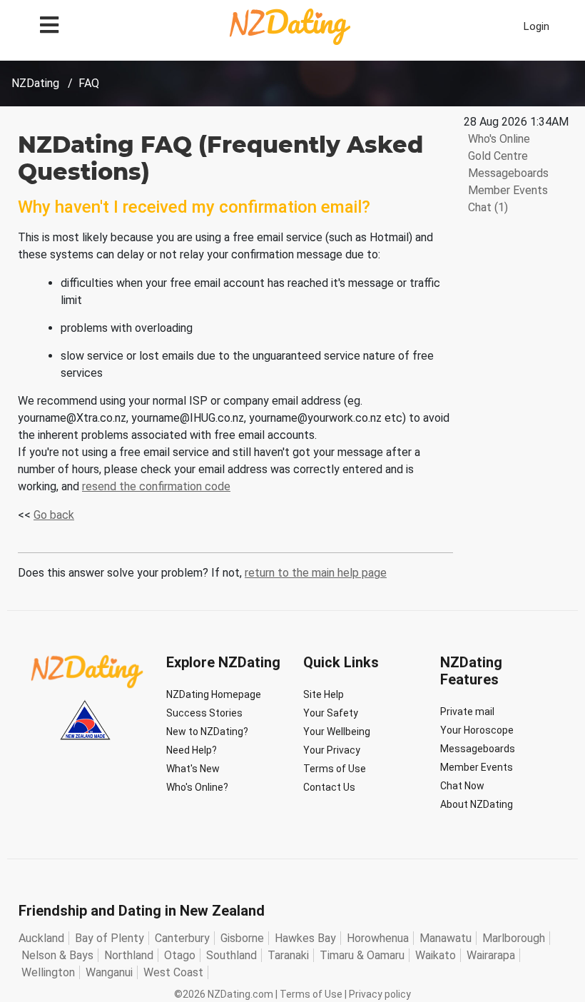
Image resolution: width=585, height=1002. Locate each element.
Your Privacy (331, 750)
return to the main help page (316, 573)
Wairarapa (491, 955)
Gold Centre (496, 156)
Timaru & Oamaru (362, 955)
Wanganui (109, 972)
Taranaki (288, 955)
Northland (128, 955)
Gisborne (242, 938)
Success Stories (204, 713)
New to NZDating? (207, 731)
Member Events (506, 190)
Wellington (48, 972)
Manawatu (445, 938)
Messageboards (507, 173)
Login (536, 26)
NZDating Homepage (213, 694)
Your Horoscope (477, 730)
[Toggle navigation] (49, 24)
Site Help (323, 694)
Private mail (467, 711)
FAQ (88, 83)
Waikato (435, 955)
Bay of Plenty (109, 938)
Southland (231, 955)
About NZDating (476, 804)
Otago (179, 955)
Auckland (41, 938)
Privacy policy (380, 994)
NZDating (35, 83)
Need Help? (191, 750)
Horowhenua (378, 938)
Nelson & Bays (57, 955)
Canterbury (182, 938)
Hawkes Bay (305, 938)
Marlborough (513, 938)
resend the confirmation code (156, 486)
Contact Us (329, 787)
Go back (54, 515)
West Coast (173, 972)
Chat (486, 207)
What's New (193, 768)
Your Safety (330, 713)
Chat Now (462, 785)
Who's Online (497, 139)
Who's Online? (197, 787)
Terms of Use (334, 768)
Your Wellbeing (336, 731)
